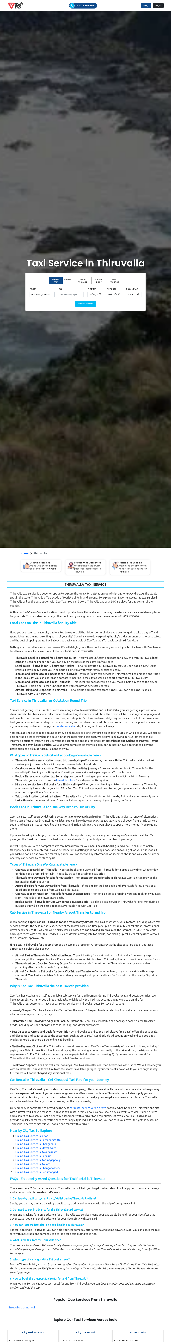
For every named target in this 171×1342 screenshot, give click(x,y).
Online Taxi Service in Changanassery (37, 1168)
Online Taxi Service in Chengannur (35, 1143)
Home (25, 553)
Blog (145, 5)
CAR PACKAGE (114, 280)
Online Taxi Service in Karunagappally (37, 1160)
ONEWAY (68, 279)
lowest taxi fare (65, 780)
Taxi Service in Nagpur (23, 1340)
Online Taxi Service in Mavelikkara (35, 1147)
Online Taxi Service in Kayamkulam (36, 1152)
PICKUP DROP (98, 280)
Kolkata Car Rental (73, 1340)
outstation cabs (65, 726)
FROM (33, 289)
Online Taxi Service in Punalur (33, 1156)
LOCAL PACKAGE (82, 280)
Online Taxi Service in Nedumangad (36, 1172)
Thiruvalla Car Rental (21, 1307)
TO (60, 289)
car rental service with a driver (88, 1107)
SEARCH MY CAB (85, 303)
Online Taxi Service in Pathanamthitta (38, 1139)
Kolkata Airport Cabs (127, 1340)
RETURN (111, 289)
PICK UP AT (132, 289)
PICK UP (92, 289)
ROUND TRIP (55, 280)
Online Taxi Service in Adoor (32, 1135)
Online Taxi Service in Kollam (32, 1164)
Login (158, 5)
